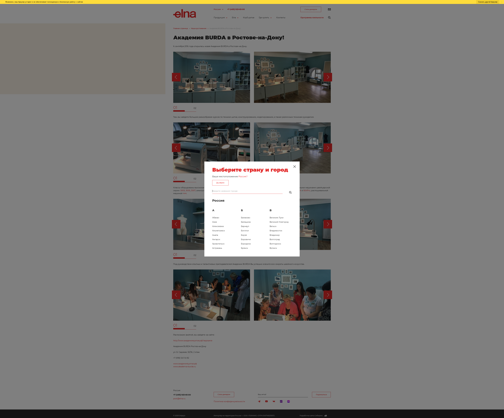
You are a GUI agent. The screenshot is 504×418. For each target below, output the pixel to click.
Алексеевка (218, 226)
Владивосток (276, 230)
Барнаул (245, 226)
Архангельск (218, 244)
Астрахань (217, 248)
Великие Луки (277, 217)
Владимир (275, 235)
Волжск (273, 248)
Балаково (245, 217)
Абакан (215, 217)
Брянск (244, 248)
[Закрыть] (294, 166)
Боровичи (246, 239)
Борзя (244, 235)
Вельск (273, 226)
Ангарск (216, 239)
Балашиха (246, 222)
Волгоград (275, 239)
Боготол (245, 230)
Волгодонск (275, 244)
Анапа (215, 235)
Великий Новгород (279, 222)
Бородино (246, 244)
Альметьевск (218, 230)
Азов (214, 222)
